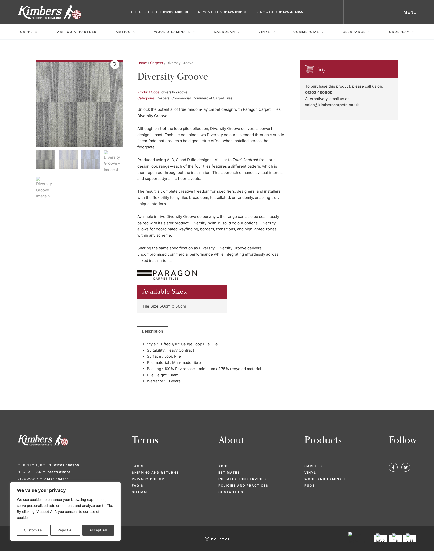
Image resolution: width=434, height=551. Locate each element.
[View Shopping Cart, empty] (377, 12)
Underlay (399, 32)
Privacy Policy (148, 479)
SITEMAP (140, 492)
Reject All (66, 530)
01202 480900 (318, 92)
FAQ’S (137, 485)
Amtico (123, 32)
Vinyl (264, 32)
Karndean (224, 32)
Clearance (354, 32)
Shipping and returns (155, 472)
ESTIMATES (229, 472)
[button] (133, 31)
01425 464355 (291, 12)
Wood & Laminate (172, 32)
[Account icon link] (354, 12)
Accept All (98, 530)
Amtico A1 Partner (77, 32)
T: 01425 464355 (54, 479)
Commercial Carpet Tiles (212, 98)
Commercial (306, 32)
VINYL (310, 472)
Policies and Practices (243, 485)
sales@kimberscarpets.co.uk (332, 104)
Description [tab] (152, 331)
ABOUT (225, 466)
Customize (33, 530)
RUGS (309, 485)
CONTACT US (230, 492)
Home (142, 63)
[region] (65, 511)
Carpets (29, 32)
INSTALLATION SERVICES (242, 479)
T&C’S (138, 466)
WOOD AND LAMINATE (325, 479)
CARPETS (313, 466)
